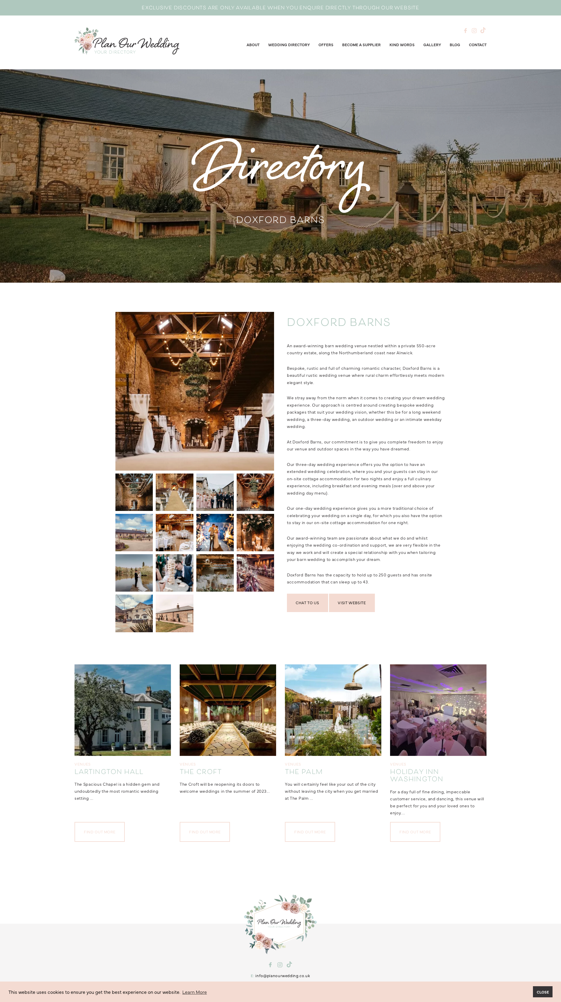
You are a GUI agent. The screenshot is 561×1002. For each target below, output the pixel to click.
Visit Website (352, 602)
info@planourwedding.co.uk (282, 975)
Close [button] (543, 991)
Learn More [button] (194, 992)
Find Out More (99, 831)
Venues (83, 763)
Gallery (432, 44)
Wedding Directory (289, 44)
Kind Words (402, 44)
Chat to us (307, 602)
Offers (325, 44)
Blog (455, 44)
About (253, 44)
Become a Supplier (361, 44)
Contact (477, 44)
